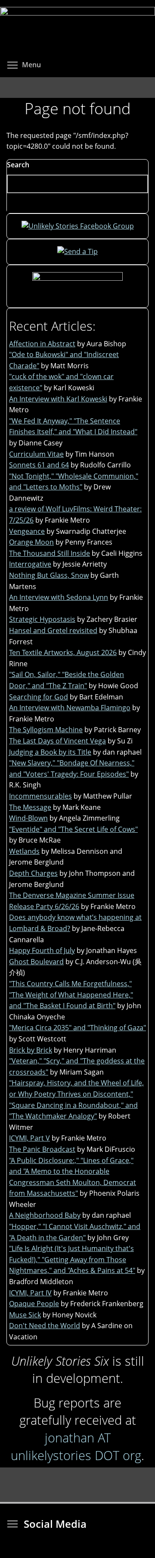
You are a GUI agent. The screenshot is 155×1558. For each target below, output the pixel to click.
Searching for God (38, 697)
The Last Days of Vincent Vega (57, 741)
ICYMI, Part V (29, 1138)
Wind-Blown (28, 818)
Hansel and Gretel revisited (53, 630)
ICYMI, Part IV (30, 1293)
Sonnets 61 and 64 (39, 465)
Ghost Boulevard (36, 961)
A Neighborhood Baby (45, 1215)
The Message (30, 807)
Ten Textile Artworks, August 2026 (63, 652)
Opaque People (34, 1303)
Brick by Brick (30, 1050)
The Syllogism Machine (46, 729)
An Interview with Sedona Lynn (58, 597)
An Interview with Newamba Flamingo (69, 707)
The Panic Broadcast (42, 1149)
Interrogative (30, 564)
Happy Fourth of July (42, 950)
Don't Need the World (44, 1325)
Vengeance (27, 531)
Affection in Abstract (42, 343)
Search (18, 164)
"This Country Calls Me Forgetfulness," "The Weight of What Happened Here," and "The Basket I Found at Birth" (71, 994)
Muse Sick (25, 1315)
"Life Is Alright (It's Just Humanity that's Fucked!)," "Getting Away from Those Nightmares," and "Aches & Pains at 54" (72, 1259)
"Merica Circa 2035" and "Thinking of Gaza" (77, 1027)
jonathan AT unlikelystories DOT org (76, 1446)
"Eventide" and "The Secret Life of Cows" (73, 829)
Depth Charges (33, 873)
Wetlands (24, 851)
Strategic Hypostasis (42, 619)
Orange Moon (31, 542)
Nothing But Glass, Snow (49, 575)
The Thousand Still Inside (49, 553)
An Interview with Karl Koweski (58, 399)
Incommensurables (40, 796)
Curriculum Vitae (36, 454)
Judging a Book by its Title (50, 752)
